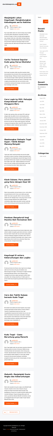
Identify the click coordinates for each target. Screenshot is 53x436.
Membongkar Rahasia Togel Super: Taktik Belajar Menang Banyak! (17, 141)
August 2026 (42, 98)
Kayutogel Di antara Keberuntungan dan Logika (17, 256)
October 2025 (43, 130)
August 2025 (42, 136)
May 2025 (42, 146)
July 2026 (42, 101)
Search (39, 17)
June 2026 (42, 104)
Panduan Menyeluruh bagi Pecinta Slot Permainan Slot (18, 218)
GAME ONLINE (17, 28)
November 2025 (43, 127)
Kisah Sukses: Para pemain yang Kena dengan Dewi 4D (17, 180)
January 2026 (43, 120)
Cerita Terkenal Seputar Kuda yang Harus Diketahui (17, 60)
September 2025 (43, 133)
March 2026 (42, 114)
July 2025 (42, 139)
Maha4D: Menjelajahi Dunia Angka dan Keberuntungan (17, 375)
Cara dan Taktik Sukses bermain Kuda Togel (15, 296)
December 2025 (43, 123)
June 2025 (42, 143)
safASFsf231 (15, 25)
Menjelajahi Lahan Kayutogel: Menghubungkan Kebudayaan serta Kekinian (17, 19)
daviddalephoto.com (10, 4)
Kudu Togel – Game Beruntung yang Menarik (16, 335)
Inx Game (8, 429)
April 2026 (42, 111)
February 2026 (43, 117)
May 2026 (42, 107)
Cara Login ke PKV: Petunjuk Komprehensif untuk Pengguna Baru (18, 101)
